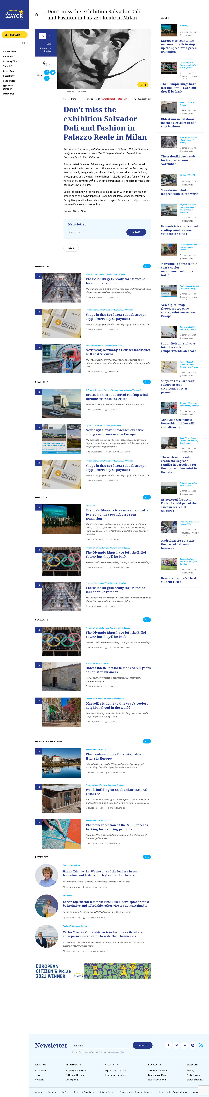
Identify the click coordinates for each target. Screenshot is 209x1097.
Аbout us (8, 56)
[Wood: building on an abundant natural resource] (61, 798)
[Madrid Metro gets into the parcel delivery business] (169, 527)
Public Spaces (193, 1075)
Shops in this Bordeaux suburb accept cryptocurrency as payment (116, 316)
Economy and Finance (76, 1070)
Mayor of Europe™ (8, 87)
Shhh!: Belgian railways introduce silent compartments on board (178, 347)
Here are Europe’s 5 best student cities (178, 580)
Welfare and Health (157, 1079)
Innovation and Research (117, 1075)
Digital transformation (115, 1070)
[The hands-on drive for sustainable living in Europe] (61, 763)
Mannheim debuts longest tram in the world (180, 192)
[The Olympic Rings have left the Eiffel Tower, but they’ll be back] (61, 561)
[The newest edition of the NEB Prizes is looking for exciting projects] (61, 834)
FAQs (64, 1092)
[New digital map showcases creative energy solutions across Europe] (61, 439)
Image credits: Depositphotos (173, 1092)
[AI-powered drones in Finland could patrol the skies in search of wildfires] (169, 488)
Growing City (10, 61)
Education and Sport (158, 1075)
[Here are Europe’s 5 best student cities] (169, 564)
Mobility (190, 1070)
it (49, 36)
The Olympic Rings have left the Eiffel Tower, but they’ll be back (116, 554)
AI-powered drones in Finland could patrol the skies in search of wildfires (179, 505)
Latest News (9, 51)
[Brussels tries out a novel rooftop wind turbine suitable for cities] (61, 403)
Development (72, 1079)
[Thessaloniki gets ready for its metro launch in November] (61, 288)
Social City (9, 75)
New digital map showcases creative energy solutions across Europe (115, 432)
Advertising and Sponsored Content (136, 1092)
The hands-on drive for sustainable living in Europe (113, 756)
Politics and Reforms (75, 1075)
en (43, 36)
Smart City (9, 66)
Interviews (8, 93)
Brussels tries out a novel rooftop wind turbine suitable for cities (117, 397)
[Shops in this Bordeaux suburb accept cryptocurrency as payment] (61, 323)
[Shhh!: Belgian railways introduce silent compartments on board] (169, 332)
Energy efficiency (195, 1079)
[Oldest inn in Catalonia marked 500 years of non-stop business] (61, 676)
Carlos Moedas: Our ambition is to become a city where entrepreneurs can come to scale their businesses (103, 934)
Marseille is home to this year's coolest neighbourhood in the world (117, 705)
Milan (49, 44)
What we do (41, 1070)
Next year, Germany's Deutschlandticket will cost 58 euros (118, 352)
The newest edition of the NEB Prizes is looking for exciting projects (117, 827)
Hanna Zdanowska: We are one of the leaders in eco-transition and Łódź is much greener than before (101, 873)
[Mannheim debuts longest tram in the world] (169, 180)
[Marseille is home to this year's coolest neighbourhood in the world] (61, 712)
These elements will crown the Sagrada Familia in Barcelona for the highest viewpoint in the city (179, 464)
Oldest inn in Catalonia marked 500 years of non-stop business (118, 670)
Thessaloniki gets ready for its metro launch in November (115, 281)
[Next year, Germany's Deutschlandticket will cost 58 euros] (61, 358)
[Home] (36, 14)
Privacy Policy (106, 1092)
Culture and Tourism (45, 50)
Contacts (39, 1079)
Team (37, 1075)
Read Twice (9, 80)
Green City (8, 70)
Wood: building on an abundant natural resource (116, 792)
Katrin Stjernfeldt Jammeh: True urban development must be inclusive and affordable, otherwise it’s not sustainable (106, 903)
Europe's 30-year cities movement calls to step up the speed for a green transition (117, 514)
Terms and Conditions (84, 1092)
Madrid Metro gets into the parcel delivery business (178, 544)
